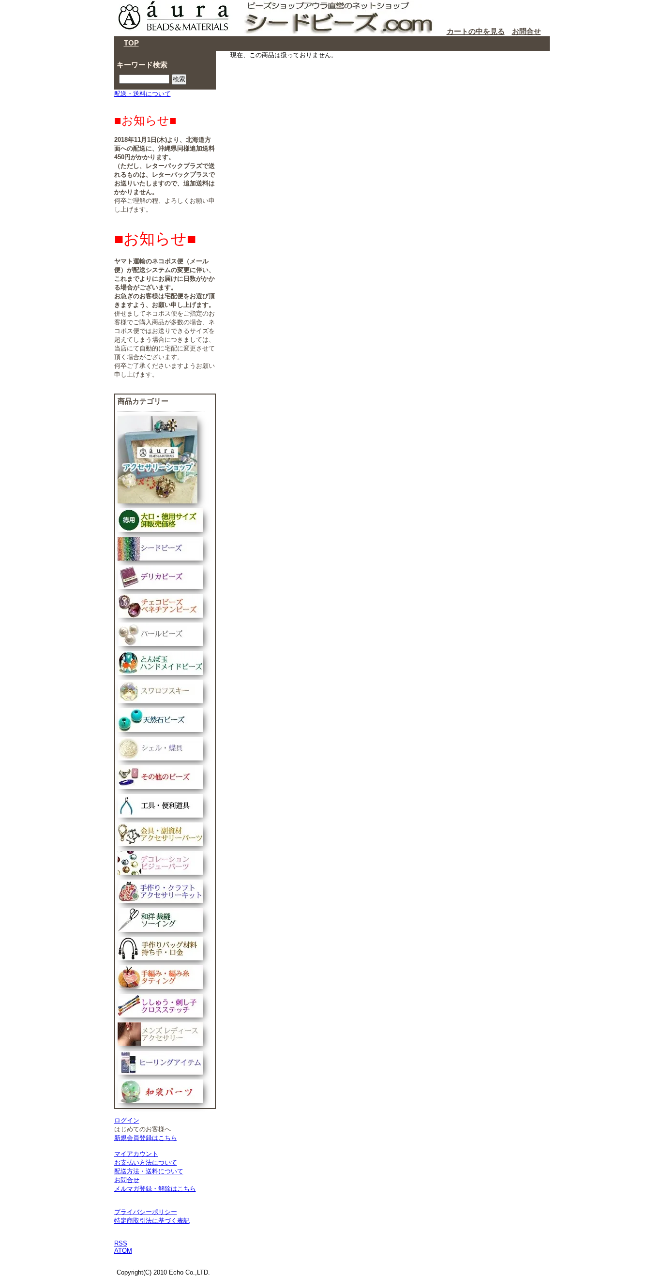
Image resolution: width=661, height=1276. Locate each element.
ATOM (123, 1250)
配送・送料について (142, 93)
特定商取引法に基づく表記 (152, 1220)
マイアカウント (136, 1153)
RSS (120, 1243)
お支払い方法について (145, 1162)
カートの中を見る (476, 31)
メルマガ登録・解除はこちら (155, 1188)
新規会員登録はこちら (145, 1137)
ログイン (126, 1120)
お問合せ (526, 31)
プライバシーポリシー (145, 1211)
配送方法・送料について (148, 1171)
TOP (131, 43)
